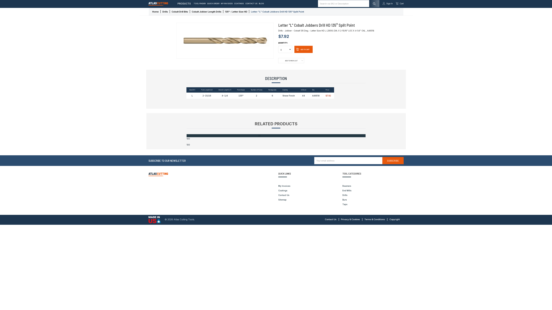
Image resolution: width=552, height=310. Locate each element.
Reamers (346, 186)
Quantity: (283, 42)
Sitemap (282, 199)
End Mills (346, 190)
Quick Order (213, 3)
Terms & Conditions (374, 219)
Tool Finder (200, 3)
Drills (344, 195)
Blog (261, 3)
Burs (344, 199)
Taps (344, 204)
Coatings (239, 3)
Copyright (394, 219)
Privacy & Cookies (350, 219)
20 (259, 135)
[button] (285, 49)
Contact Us (251, 3)
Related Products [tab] (276, 123)
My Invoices (227, 3)
